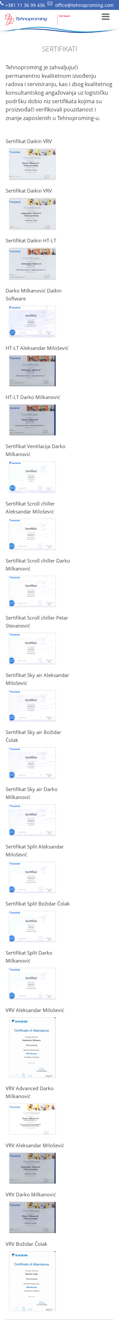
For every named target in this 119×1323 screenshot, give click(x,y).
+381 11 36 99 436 (25, 5)
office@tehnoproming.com (84, 5)
